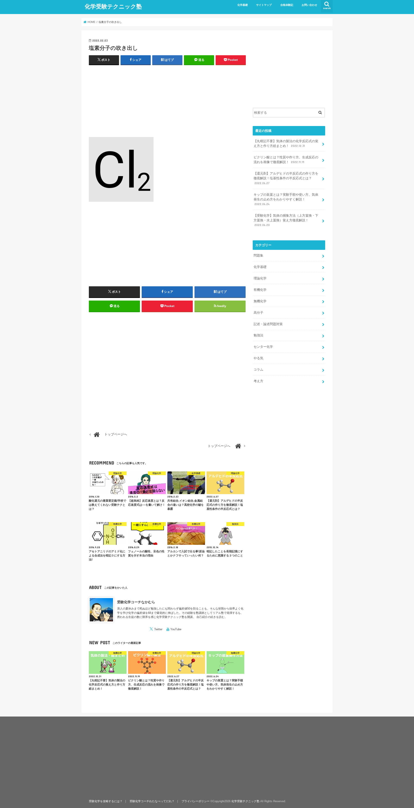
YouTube (175, 629)
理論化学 (260, 278)
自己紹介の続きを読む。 (211, 617)
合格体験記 (286, 4)
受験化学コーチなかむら (136, 602)
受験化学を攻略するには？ (105, 801)
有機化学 (260, 289)
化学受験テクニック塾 (113, 6)
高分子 (258, 312)
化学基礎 (242, 4)
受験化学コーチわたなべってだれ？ (152, 801)
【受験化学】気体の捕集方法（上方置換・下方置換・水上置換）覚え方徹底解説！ (286, 220)
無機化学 (260, 301)
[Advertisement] (167, 100)
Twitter (158, 629)
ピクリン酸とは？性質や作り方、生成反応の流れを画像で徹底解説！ (286, 160)
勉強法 (258, 335)
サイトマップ (264, 4)
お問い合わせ (309, 4)
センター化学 (263, 346)
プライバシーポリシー (196, 801)
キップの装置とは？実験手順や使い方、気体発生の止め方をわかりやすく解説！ (286, 199)
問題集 (258, 255)
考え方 (258, 381)
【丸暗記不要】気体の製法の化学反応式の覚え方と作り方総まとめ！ (286, 143)
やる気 (258, 358)
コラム (258, 369)
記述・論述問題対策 (268, 324)
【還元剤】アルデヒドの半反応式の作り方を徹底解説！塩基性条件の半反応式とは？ (286, 178)
